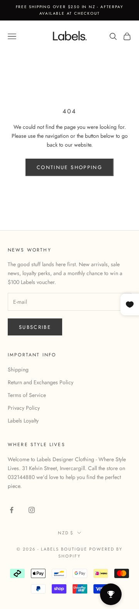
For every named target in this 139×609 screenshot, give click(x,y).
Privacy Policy (24, 408)
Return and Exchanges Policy (40, 382)
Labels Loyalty (23, 420)
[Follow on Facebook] (11, 510)
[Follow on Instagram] (32, 510)
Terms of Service (27, 395)
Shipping (18, 369)
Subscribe (35, 327)
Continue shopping (69, 167)
